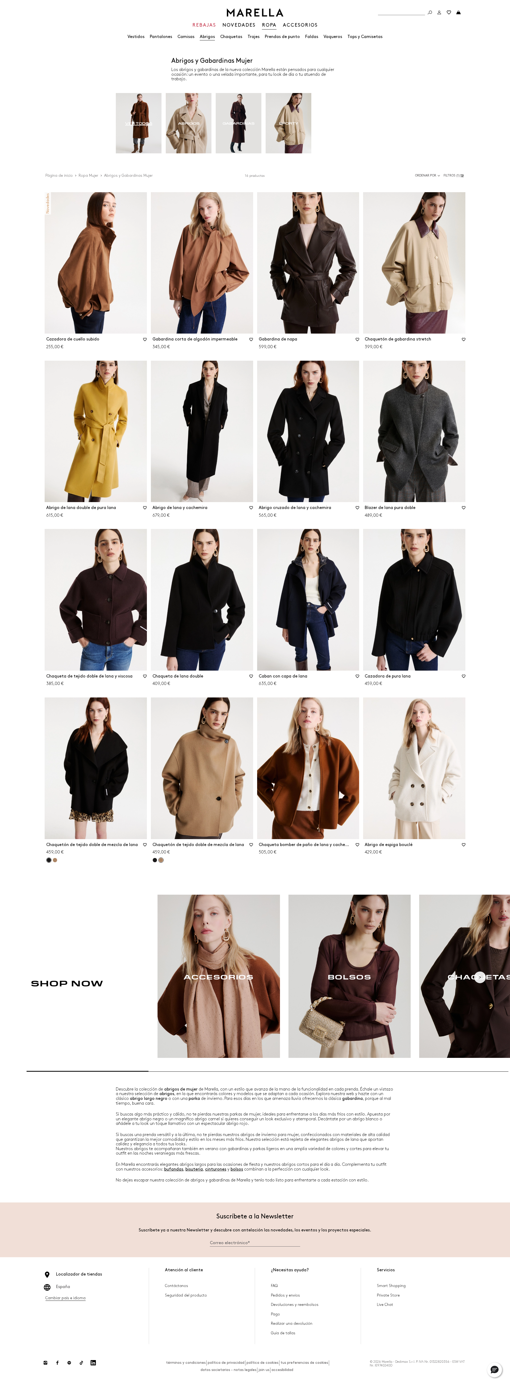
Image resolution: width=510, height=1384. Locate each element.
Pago (275, 1314)
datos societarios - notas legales (228, 1370)
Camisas (185, 37)
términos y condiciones (186, 1362)
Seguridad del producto (186, 1295)
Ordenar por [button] (425, 175)
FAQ (274, 1286)
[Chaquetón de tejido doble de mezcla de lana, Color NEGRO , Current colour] (49, 860)
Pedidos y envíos (285, 1295)
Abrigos (207, 37)
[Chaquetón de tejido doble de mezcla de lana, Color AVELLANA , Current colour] (161, 860)
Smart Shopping (391, 1286)
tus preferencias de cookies (304, 1362)
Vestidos (136, 37)
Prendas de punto (282, 37)
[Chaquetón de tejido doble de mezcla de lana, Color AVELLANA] (55, 860)
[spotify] (69, 1362)
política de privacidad (226, 1362)
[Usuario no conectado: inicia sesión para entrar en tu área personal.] (439, 12)
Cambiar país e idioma (65, 1298)
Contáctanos (176, 1286)
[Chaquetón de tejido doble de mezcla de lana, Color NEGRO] (155, 860)
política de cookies (262, 1362)
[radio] (139, 123)
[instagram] (45, 1362)
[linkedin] (93, 1362)
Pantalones (161, 37)
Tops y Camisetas (364, 37)
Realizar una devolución (291, 1323)
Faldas (311, 37)
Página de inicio (59, 175)
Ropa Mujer (88, 175)
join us (263, 1370)
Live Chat (385, 1304)
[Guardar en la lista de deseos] (145, 341)
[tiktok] (81, 1362)
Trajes (254, 37)
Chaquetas (231, 37)
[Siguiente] (480, 977)
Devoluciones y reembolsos (294, 1304)
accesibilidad (282, 1370)
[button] (454, 176)
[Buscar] (429, 12)
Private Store (388, 1295)
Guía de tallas (283, 1333)
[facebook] (57, 1362)
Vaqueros (333, 37)
